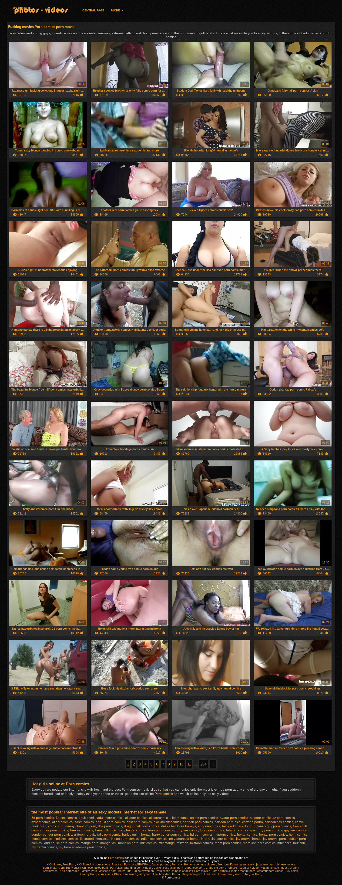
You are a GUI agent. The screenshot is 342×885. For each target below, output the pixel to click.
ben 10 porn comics (110, 822)
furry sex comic (187, 830)
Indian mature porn (243, 871)
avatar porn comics (234, 818)
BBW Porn (143, 864)
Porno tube (242, 874)
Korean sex (225, 874)
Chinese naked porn (95, 867)
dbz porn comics (110, 826)
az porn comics (283, 818)
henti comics (298, 834)
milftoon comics (201, 843)
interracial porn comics (217, 838)
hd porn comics (201, 834)
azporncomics (62, 822)
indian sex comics (154, 838)
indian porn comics (125, 838)
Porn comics (19, 8)
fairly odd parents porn (238, 826)
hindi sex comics (66, 838)
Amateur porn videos (270, 871)
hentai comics (247, 834)
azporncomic (40, 822)
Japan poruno (161, 864)
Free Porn (69, 864)
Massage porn (107, 871)
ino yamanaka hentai (183, 838)
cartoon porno (252, 822)
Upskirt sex (161, 867)
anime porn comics (204, 818)
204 (203, 764)
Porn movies (202, 871)
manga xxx (108, 843)
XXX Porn (83, 864)
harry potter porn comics (170, 834)
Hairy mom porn (192, 874)
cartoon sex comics (279, 822)
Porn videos (105, 874)
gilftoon (79, 834)
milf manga (166, 843)
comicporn (56, 826)
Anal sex (117, 864)
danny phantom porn (80, 826)
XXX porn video (70, 871)
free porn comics (56, 830)
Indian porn (57, 867)
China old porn (215, 867)
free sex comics (81, 830)
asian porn (177, 867)
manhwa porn (128, 843)
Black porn (121, 874)
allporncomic (158, 818)
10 (181, 764)
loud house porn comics (61, 843)
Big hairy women (143, 871)
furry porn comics (161, 830)
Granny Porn (88, 874)
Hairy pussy (73, 867)
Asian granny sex (140, 874)
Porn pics (130, 864)
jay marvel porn (274, 838)
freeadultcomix (106, 830)
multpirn (299, 843)
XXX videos (54, 864)
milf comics (148, 843)
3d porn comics (42, 818)
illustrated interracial (94, 838)
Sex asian (291, 871)
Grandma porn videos (138, 867)
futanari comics (237, 830)
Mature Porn (89, 871)
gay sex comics (295, 830)
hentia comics (41, 838)
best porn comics (139, 822)
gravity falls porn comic (103, 834)
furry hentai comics (132, 830)
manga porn (89, 843)
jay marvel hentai (248, 838)
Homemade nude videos (200, 864)
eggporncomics (209, 826)
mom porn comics (228, 843)
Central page (93, 10)
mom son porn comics (259, 843)
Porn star (177, 864)
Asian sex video (249, 867)
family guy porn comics (274, 826)
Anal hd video (162, 874)
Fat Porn (256, 874)
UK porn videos (100, 864)
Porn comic (163, 871)
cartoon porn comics (198, 822)
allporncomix (179, 818)
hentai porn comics (273, 834)
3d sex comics (66, 818)
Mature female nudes (274, 867)
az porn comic (260, 818)
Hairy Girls (124, 871)
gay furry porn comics (266, 830)
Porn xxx (232, 867)
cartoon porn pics (227, 822)
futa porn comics (212, 830)
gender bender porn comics (51, 834)
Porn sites (116, 867)
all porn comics (136, 818)
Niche (115, 10)
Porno (176, 874)
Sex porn (223, 864)
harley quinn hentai (136, 834)
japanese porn (265, 864)
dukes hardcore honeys (178, 826)
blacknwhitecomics (167, 822)
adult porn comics (110, 818)
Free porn (210, 874)
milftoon (182, 843)
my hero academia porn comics (82, 847)
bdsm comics (84, 822)
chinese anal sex (182, 871)
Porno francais (220, 871)
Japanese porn (194, 867)
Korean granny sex (242, 864)
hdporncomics (225, 834)
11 (189, 764)
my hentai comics (44, 847)
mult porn (284, 843)
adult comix (87, 818)
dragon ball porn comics (141, 826)
